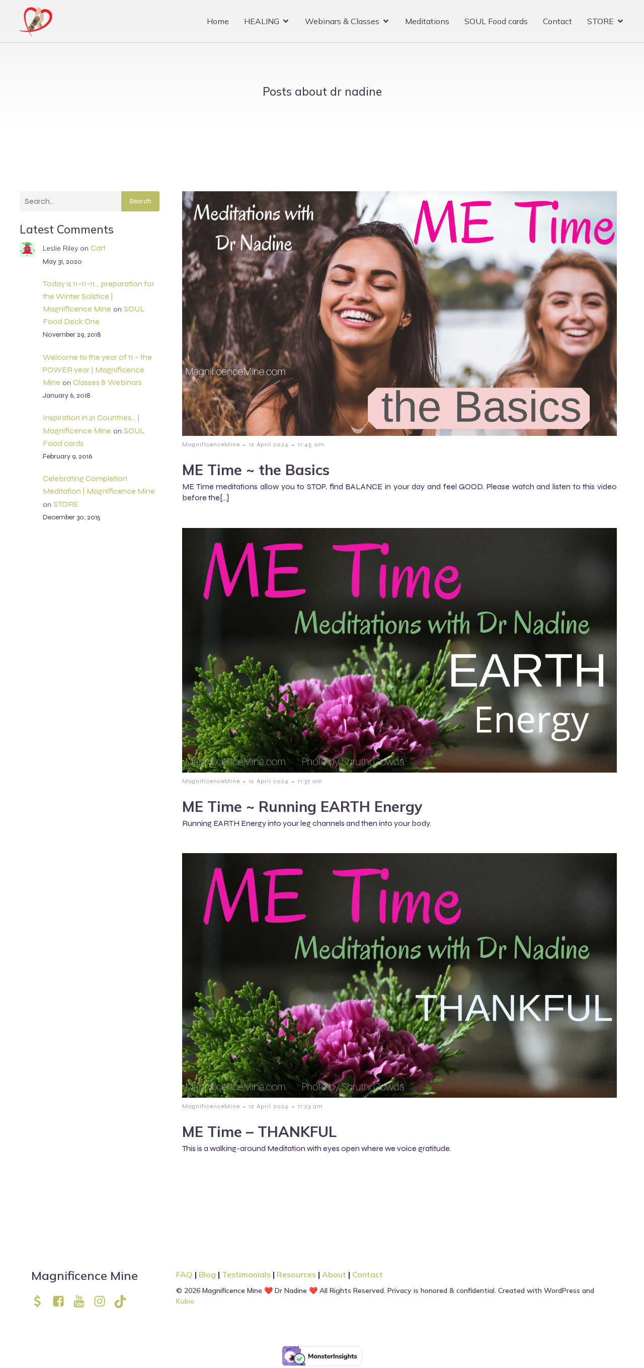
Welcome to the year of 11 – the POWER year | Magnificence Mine (97, 369)
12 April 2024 (269, 444)
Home (218, 21)
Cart (98, 248)
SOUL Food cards (496, 21)
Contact (557, 21)
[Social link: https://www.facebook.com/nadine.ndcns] (62, 1301)
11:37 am (310, 781)
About (335, 1274)
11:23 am (310, 1106)
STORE (65, 504)
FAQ (184, 1274)
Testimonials (246, 1274)
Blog (207, 1274)
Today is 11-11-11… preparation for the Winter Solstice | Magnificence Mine (98, 296)
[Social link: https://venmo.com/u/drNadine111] (41, 1301)
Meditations (427, 21)
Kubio (185, 1301)
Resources (296, 1274)
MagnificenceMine (211, 444)
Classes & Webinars (107, 382)
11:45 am (311, 444)
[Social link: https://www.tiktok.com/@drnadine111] (124, 1301)
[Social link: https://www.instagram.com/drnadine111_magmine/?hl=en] (103, 1301)
